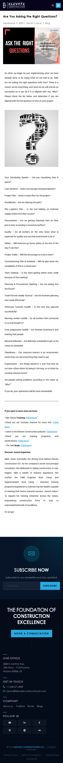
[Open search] (53, 5)
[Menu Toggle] (58, 5)
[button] (31, 141)
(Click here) (31, 418)
